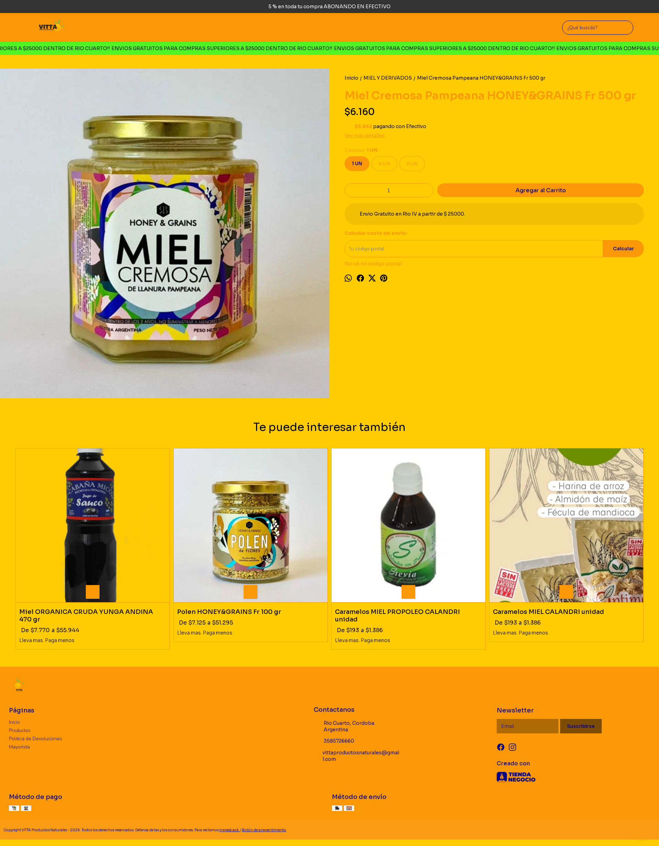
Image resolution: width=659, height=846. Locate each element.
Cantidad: (361, 150)
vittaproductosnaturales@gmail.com (361, 756)
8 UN (412, 164)
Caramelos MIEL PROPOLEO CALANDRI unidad (397, 615)
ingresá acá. (229, 830)
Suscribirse (581, 726)
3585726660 (339, 741)
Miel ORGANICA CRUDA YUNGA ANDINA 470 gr (86, 615)
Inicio (14, 722)
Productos (20, 730)
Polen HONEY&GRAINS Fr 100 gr (229, 612)
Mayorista (19, 747)
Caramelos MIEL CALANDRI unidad (548, 612)
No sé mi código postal (373, 264)
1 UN (357, 164)
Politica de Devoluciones (35, 738)
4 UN (384, 164)
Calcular (623, 249)
